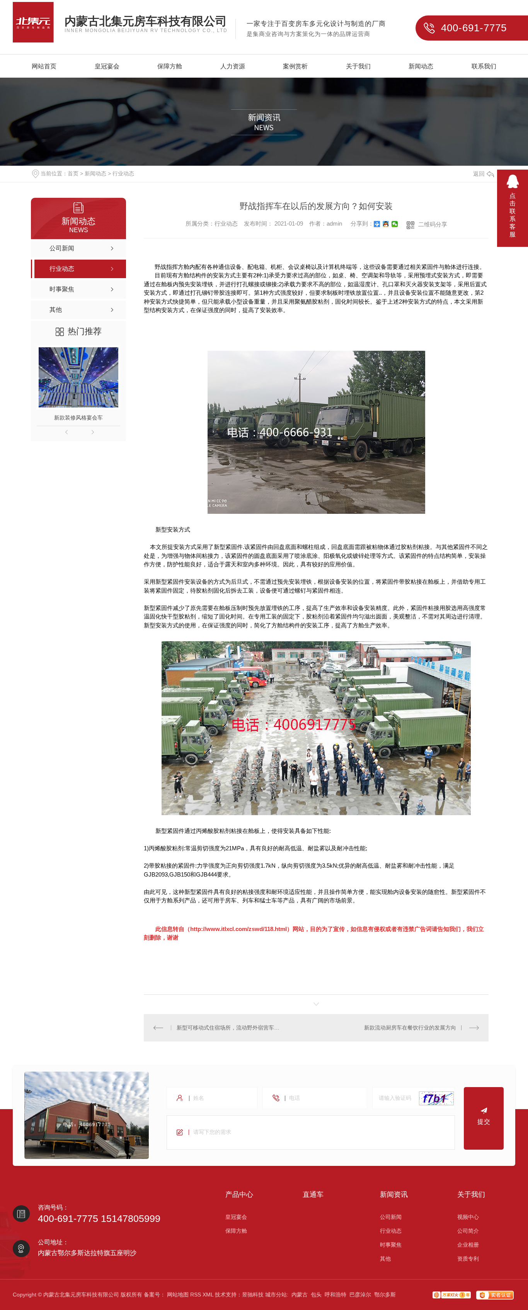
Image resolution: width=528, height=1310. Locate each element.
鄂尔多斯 (385, 1294)
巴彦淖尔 (360, 1294)
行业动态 (123, 173)
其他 (385, 1259)
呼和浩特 (335, 1294)
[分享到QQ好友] (386, 224)
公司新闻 (391, 1217)
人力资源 (232, 67)
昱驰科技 (253, 1294)
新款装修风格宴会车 (78, 418)
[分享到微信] (395, 224)
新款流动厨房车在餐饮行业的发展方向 (410, 1028)
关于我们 (358, 67)
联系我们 (484, 67)
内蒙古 (299, 1294)
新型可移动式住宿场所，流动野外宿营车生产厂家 (230, 1028)
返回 (479, 173)
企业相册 (468, 1245)
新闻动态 (421, 67)
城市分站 (276, 1294)
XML (208, 1294)
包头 (316, 1294)
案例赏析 (295, 67)
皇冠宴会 (107, 67)
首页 (73, 173)
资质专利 (468, 1259)
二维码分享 (432, 224)
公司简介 (468, 1231)
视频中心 (468, 1217)
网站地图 (178, 1294)
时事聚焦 (391, 1245)
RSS (195, 1294)
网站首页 (44, 67)
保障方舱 (169, 67)
